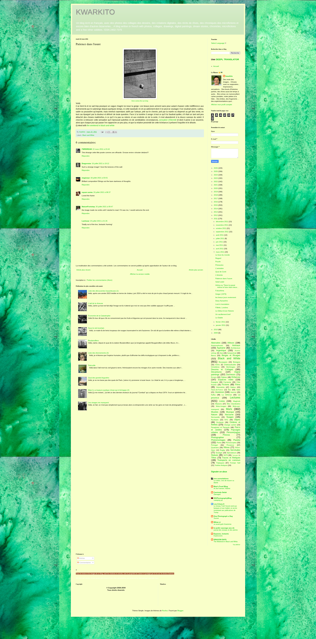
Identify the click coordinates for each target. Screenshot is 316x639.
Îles (229, 390)
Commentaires (85, 563)
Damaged (217, 494)
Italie (238, 390)
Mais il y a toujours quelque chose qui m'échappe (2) (108, 390)
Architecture (235, 348)
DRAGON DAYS (220, 540)
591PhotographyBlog (223, 498)
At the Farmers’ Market (222, 488)
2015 (216, 205)
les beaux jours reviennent (225, 297)
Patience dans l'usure (223, 278)
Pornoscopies (231, 443)
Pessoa (226, 435)
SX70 (226, 455)
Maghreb (236, 401)
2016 (216, 202)
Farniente (227, 382)
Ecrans (214, 377)
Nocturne (229, 414)
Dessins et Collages (222, 369)
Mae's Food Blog (221, 486)
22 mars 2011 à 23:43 (101, 149)
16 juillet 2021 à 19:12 (100, 163)
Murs (229, 409)
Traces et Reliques (231, 458)
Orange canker (230, 425)
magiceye (86, 178)
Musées (214, 412)
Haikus (233, 387)
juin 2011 (219, 242)
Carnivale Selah (220, 492)
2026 (216, 168)
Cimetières (215, 367)
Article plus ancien (196, 270)
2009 (216, 333)
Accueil (139, 270)
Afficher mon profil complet (221, 105)
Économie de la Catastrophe (99, 316)
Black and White (88, 135)
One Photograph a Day (223, 516)
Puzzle (218, 262)
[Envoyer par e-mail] (106, 132)
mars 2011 (220, 252)
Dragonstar (86, 163)
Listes (222, 401)
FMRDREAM (87, 149)
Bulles (217, 365)
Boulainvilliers (93, 340)
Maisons (218, 404)
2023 (216, 178)
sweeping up (218, 500)
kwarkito (229, 76)
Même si (217, 522)
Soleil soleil (219, 282)
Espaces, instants (221, 534)
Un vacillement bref (222, 314)
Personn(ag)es (233, 432)
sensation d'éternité (167, 120)
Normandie (215, 417)
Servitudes (235, 450)
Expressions (218, 536)
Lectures (235, 397)
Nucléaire (214, 420)
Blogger (180, 611)
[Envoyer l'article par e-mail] (102, 132)
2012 (216, 215)
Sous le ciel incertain (96, 328)
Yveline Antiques (221, 465)
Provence (230, 445)
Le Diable (219, 318)
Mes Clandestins (233, 404)
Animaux (236, 345)
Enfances (236, 377)
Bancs (213, 355)
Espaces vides (225, 379)
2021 (216, 185)
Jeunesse (219, 392)
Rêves (227, 447)
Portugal (214, 445)
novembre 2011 (222, 225)
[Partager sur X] (111, 132)
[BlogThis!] (109, 132)
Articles (82, 558)
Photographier (217, 437)
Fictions (225, 384)
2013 (216, 212)
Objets (237, 419)
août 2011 (220, 235)
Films (237, 384)
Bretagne (236, 362)
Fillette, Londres (221, 308)
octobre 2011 (221, 228)
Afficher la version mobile (140, 274)
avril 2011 (220, 249)
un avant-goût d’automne (222, 524)
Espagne (214, 382)
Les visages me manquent (98, 403)
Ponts (219, 443)
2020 (216, 188)
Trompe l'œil (235, 463)
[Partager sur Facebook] (113, 132)
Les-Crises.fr (219, 504)
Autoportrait (231, 353)
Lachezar (85, 221)
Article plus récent (83, 270)
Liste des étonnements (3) (98, 353)
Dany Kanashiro (221, 301)
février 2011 (221, 322)
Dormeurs (230, 374)
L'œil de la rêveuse (95, 303)
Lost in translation (222, 304)
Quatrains (215, 447)
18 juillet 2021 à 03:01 (99, 178)
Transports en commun (228, 460)
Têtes (213, 458)
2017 (216, 198)
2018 (216, 195)
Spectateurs (231, 453)
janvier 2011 (221, 325)
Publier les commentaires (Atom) (99, 280)
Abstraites (215, 343)
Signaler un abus (219, 471)
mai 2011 (220, 245)
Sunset (216, 518)
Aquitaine (221, 348)
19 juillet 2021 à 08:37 (102, 192)
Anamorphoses (217, 345)
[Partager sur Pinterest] (116, 132)
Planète (236, 440)
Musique (230, 412)
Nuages (230, 417)
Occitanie (220, 422)
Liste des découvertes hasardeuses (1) (103, 291)
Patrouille (91, 365)
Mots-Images (221, 406)
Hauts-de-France (217, 390)
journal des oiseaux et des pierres (226, 530)
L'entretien (219, 268)
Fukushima (219, 291)
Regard (218, 258)
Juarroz (233, 392)
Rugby (222, 450)
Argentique (221, 350)
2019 (216, 192)
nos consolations (221, 478)
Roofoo (165, 611)
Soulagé (219, 453)
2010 (216, 329)
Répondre (85, 156)
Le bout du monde (222, 255)
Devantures (216, 372)
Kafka (213, 395)
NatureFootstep (88, 207)
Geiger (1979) (220, 294)
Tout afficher (236, 544)
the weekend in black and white (100, 125)
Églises (224, 377)
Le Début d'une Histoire (224, 311)
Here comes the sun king (139, 101)
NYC (226, 420)
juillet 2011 (220, 238)
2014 (216, 209)
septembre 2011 (222, 232)
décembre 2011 (222, 222)
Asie (221, 353)
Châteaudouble (230, 365)
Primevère (219, 265)
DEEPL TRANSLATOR (227, 59)
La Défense (227, 395)
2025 (216, 171)
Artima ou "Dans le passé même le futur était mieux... (227, 286)
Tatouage (235, 455)
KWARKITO (95, 12)
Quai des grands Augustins (98, 378)
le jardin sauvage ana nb (224, 528)
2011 (216, 219)
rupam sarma (87, 192)
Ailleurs (230, 343)
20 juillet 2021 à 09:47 (104, 207)
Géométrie (220, 387)
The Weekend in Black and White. (226, 542)
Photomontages (218, 440)
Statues (214, 455)
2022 (216, 181)
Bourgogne (223, 362)
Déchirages (230, 367)
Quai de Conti (220, 272)
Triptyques (220, 463)
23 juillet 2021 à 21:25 (98, 221)
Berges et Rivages (231, 355)
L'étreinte (219, 275)
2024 (216, 175)
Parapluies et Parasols (220, 427)
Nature (214, 414)
